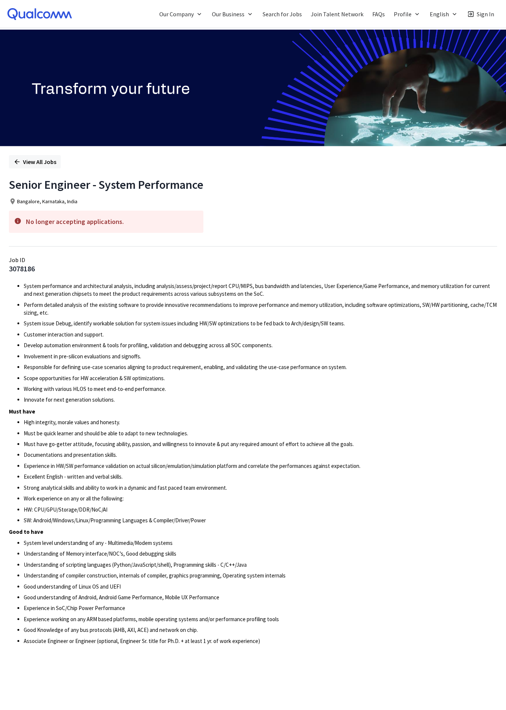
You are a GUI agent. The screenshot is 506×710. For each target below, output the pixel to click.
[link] (39, 14)
